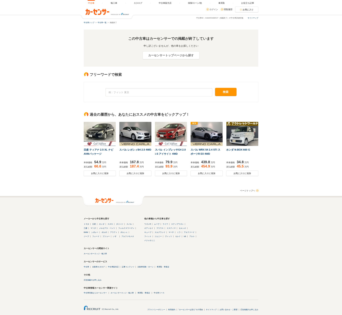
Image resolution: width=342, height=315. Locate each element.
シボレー (94, 232)
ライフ (165, 224)
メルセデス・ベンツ (107, 228)
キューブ (147, 232)
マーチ (171, 232)
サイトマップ (253, 18)
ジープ (86, 236)
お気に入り (248, 9)
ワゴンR (147, 224)
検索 (226, 91)
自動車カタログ (98, 267)
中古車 (86, 267)
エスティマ (171, 228)
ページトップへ (247, 190)
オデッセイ (148, 228)
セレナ (178, 236)
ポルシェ (124, 232)
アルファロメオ (127, 236)
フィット (147, 236)
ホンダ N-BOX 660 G (238, 149)
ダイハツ (119, 224)
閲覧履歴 (228, 9)
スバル (129, 224)
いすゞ (115, 236)
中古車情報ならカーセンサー (95, 293)
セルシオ (182, 228)
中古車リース (159, 293)
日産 (94, 224)
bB (185, 236)
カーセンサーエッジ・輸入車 (95, 254)
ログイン (213, 9)
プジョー (106, 236)
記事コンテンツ (128, 267)
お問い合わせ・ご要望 (228, 310)
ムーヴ (156, 224)
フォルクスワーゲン (126, 228)
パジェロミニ (149, 240)
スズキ (110, 224)
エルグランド (160, 232)
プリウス (160, 228)
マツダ (93, 228)
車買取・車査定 (163, 267)
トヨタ (86, 224)
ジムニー (158, 236)
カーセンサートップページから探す (171, 55)
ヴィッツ (168, 236)
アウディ (113, 232)
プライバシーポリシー (156, 310)
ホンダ (101, 224)
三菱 (85, 228)
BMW (86, 232)
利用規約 (171, 310)
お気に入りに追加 (99, 173)
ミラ (179, 232)
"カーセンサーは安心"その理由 (190, 310)
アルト (192, 236)
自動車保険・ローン (146, 267)
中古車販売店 (113, 267)
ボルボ (104, 232)
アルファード (189, 232)
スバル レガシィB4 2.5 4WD (135, 149)
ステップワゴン (177, 224)
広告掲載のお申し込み (93, 280)
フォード (95, 236)
